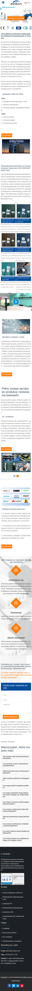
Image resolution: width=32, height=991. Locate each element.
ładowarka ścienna (11, 52)
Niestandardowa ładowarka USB (8, 278)
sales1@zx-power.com (13, 951)
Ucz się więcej (6, 135)
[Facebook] (9, 985)
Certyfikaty (6, 928)
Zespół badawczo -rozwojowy (12, 941)
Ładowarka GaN (24, 52)
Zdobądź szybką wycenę (8, 212)
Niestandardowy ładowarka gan (23, 220)
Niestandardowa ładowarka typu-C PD (8, 220)
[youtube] (22, 985)
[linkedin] (18, 985)
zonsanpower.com (12, 3)
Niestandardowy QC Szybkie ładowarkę (8, 249)
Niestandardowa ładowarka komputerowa (23, 249)
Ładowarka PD (7, 903)
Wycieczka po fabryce (9, 932)
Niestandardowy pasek (23, 278)
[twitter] (13, 985)
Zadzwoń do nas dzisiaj (16, 18)
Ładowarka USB (6, 54)
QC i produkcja (7, 937)
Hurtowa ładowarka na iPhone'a (13, 892)
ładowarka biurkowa (20, 54)
